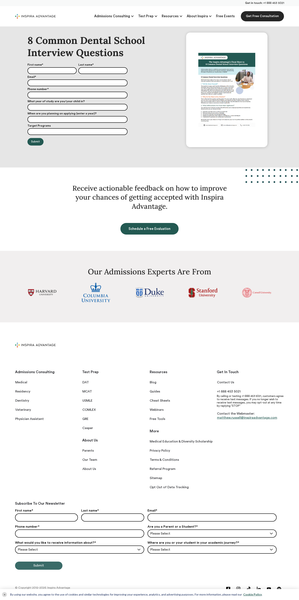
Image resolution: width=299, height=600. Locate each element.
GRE (85, 419)
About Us (89, 469)
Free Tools (157, 419)
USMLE (87, 400)
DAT (85, 382)
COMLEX (89, 409)
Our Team (89, 459)
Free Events (225, 16)
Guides (155, 391)
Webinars (157, 409)
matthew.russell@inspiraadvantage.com (247, 417)
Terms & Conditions (164, 459)
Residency (22, 391)
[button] (114, 16)
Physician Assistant (29, 419)
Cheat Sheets (160, 400)
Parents (88, 450)
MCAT (87, 391)
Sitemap (156, 478)
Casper (87, 428)
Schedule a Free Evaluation (149, 228)
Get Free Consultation (262, 16)
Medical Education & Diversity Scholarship (181, 441)
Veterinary (23, 409)
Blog (153, 382)
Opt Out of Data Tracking (169, 487)
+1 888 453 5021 (273, 3)
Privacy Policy (160, 450)
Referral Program (163, 469)
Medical (21, 382)
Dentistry (22, 400)
